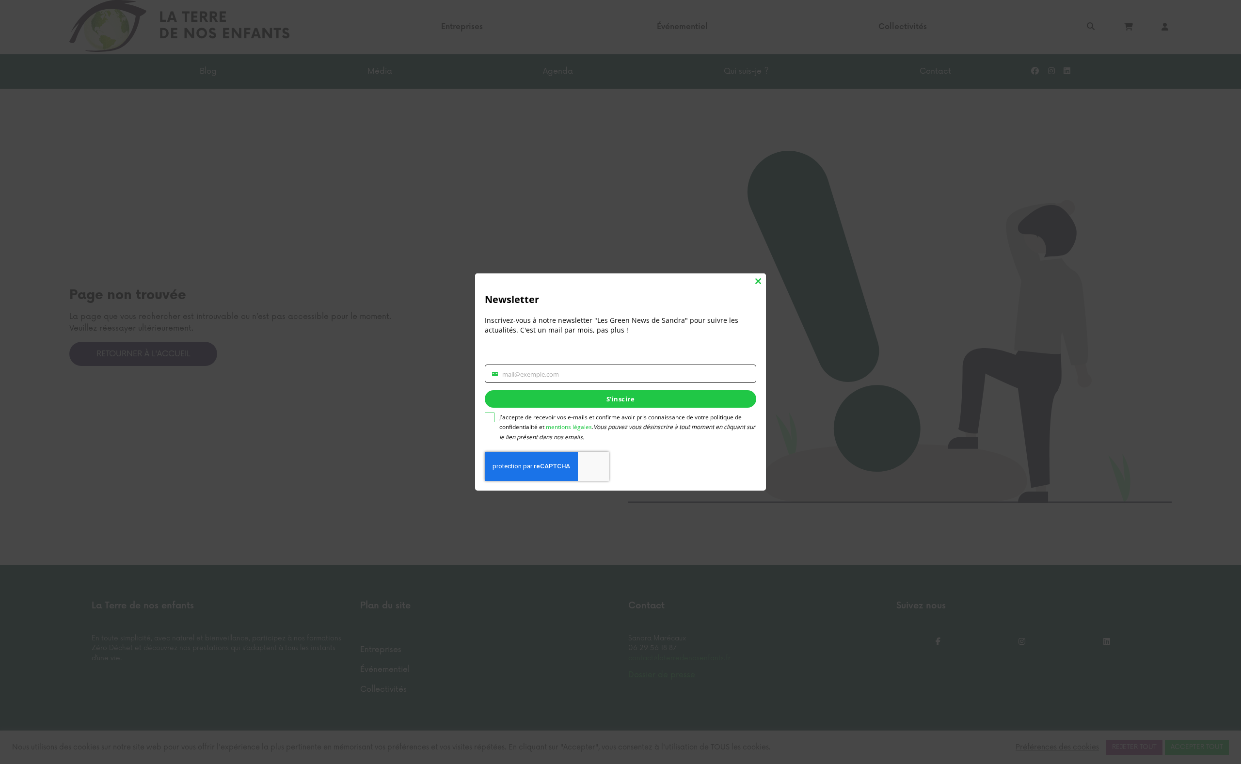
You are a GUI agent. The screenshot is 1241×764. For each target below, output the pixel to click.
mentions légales (569, 427)
